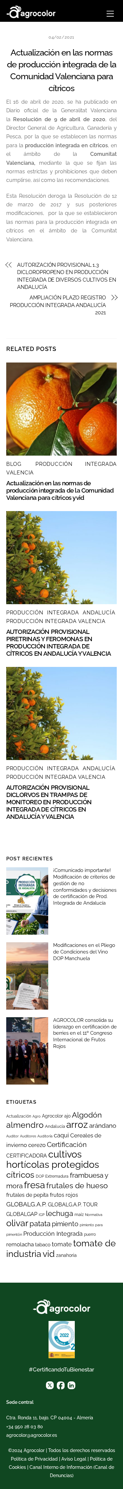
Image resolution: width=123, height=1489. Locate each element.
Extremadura (57, 1176)
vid (49, 1253)
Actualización (18, 1116)
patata (40, 1223)
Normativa (93, 1215)
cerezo (37, 1145)
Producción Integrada (53, 1233)
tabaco (43, 1245)
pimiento (65, 1224)
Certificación (67, 1145)
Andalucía (55, 1126)
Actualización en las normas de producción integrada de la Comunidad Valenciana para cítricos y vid (59, 490)
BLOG (13, 464)
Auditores (28, 1136)
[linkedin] (71, 1384)
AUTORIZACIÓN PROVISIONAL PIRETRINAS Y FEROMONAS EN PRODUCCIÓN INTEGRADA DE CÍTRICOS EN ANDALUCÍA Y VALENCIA (58, 642)
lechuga (59, 1213)
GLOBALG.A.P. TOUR (72, 1204)
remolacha (20, 1244)
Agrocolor (52, 1116)
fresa (34, 1185)
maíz (79, 1214)
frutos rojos (64, 1195)
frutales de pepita (27, 1195)
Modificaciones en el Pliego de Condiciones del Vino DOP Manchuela (84, 951)
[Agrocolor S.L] (30, 11)
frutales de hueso (77, 1185)
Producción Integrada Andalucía (60, 612)
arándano (102, 1125)
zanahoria (66, 1255)
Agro (36, 1116)
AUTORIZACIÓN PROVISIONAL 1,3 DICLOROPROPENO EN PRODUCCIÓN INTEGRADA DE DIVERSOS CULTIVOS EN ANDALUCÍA (66, 276)
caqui (61, 1135)
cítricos (20, 1174)
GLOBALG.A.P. (26, 1204)
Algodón (87, 1115)
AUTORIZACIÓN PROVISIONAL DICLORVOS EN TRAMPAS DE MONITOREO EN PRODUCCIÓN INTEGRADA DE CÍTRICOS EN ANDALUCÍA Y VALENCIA (49, 802)
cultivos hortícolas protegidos (52, 1159)
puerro (90, 1234)
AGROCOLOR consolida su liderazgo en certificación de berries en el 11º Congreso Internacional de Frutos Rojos (85, 1033)
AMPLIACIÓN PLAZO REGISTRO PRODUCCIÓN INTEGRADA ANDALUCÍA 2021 (58, 305)
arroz (77, 1124)
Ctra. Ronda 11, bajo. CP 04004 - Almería (49, 1417)
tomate (62, 1244)
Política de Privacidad (34, 1459)
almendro (25, 1125)
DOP (40, 1176)
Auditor (12, 1136)
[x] (50, 1384)
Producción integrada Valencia (56, 621)
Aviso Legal (73, 1459)
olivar (17, 1223)
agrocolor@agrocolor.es (31, 1435)
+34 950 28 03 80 (24, 1426)
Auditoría (44, 1136)
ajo (67, 1116)
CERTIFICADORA (26, 1156)
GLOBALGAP (21, 1214)
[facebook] (61, 1384)
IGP (42, 1215)
